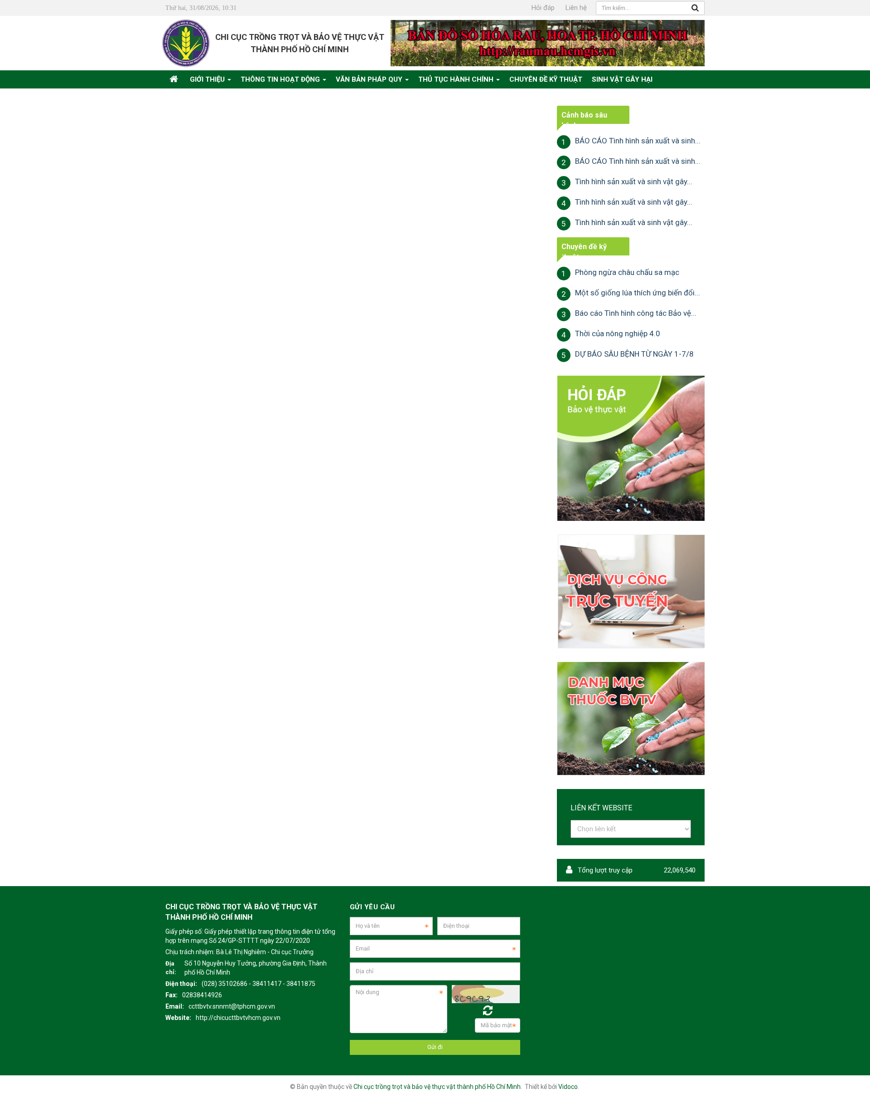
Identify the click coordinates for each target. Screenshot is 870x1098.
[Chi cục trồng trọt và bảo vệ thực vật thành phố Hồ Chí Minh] (186, 43)
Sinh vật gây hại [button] (622, 79)
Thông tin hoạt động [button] (281, 79)
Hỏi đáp (543, 8)
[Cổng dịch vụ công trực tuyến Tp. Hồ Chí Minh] (631, 591)
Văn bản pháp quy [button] (370, 79)
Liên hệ (576, 8)
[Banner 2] (631, 448)
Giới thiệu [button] (208, 79)
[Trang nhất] (175, 79)
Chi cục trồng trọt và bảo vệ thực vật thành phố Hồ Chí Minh (437, 1086)
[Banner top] (548, 43)
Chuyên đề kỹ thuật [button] (545, 79)
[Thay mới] (488, 1010)
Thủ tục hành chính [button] (456, 79)
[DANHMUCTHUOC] (631, 718)
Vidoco (568, 1086)
